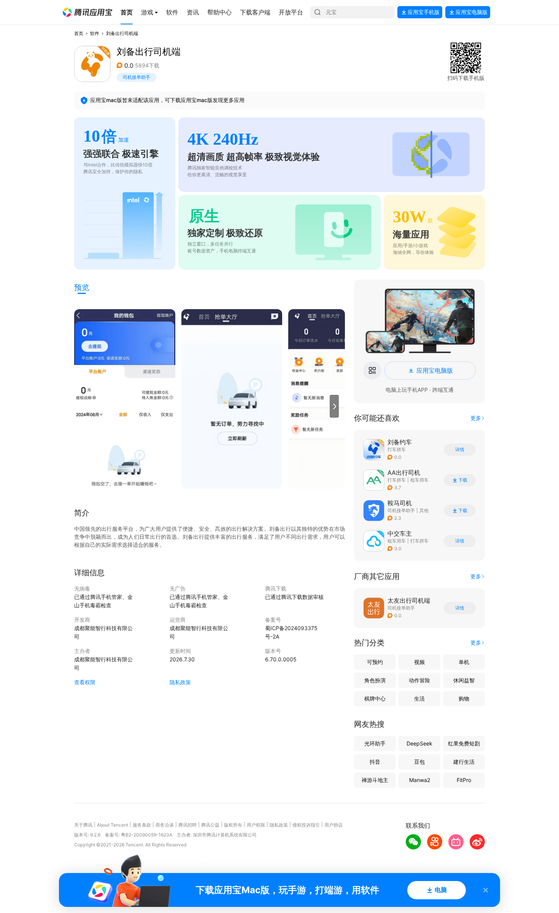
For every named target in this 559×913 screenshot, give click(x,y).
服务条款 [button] (142, 825)
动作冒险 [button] (419, 680)
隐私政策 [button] (180, 682)
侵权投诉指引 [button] (306, 825)
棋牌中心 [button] (375, 698)
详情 (459, 449)
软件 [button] (94, 33)
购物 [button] (464, 698)
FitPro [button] (464, 780)
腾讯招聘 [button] (187, 825)
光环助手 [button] (375, 743)
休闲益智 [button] (464, 680)
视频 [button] (419, 662)
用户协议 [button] (333, 825)
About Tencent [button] (112, 825)
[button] (87, 12)
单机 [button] (464, 662)
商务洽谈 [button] (165, 825)
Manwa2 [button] (419, 780)
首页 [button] (78, 33)
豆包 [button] (419, 761)
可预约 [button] (375, 662)
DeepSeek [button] (419, 743)
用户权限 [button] (256, 825)
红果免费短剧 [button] (464, 743)
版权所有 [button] (233, 825)
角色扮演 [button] (375, 680)
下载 (462, 480)
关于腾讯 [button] (83, 825)
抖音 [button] (375, 761)
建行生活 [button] (464, 761)
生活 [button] (419, 698)
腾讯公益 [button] (210, 825)
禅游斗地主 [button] (375, 780)
